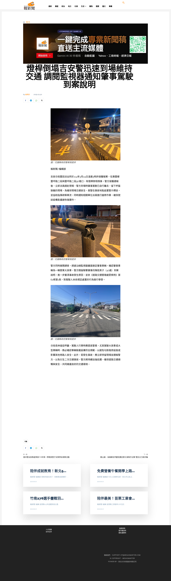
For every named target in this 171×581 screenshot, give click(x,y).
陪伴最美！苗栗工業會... (116, 498)
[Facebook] (25, 100)
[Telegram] (30, 100)
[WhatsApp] (36, 100)
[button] (123, 3)
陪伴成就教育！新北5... (48, 471)
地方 (28, 22)
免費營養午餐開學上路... (116, 471)
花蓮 (26, 441)
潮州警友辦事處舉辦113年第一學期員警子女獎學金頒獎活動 (46, 457)
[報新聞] (36, 6)
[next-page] (28, 518)
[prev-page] (24, 518)
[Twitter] (41, 100)
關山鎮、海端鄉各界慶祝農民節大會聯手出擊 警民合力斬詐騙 (124, 457)
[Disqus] (85, 403)
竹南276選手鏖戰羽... (47, 498)
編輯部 (27, 94)
